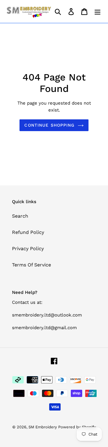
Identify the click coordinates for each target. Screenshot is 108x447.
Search (20, 216)
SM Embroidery (43, 427)
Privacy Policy (28, 248)
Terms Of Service (31, 265)
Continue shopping (49, 125)
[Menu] (97, 11)
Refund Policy (28, 232)
